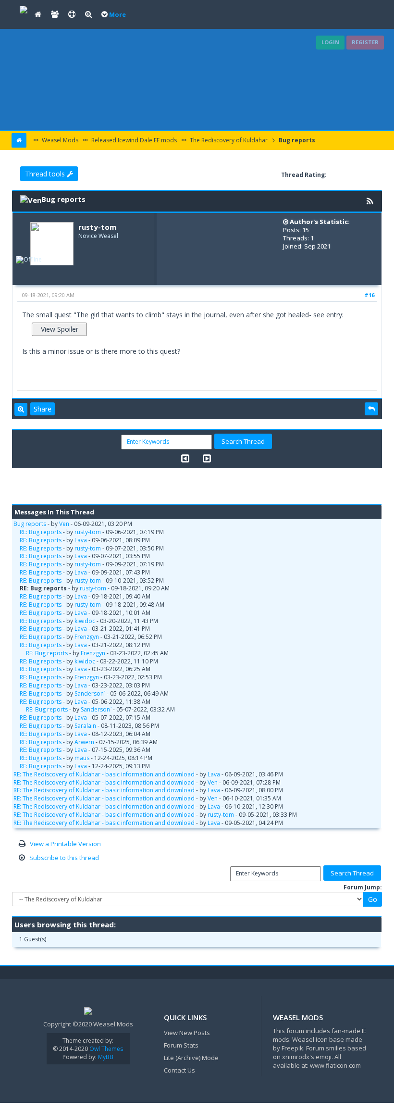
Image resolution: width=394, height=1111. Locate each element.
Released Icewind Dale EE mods (133, 140)
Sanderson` (89, 693)
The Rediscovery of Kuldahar (228, 140)
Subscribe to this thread (64, 857)
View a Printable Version (65, 843)
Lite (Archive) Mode (191, 1057)
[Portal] (38, 14)
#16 (369, 295)
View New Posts (187, 1032)
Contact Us (179, 1070)
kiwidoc (84, 621)
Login (330, 42)
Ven (64, 524)
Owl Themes (105, 1049)
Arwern (84, 742)
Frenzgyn (86, 637)
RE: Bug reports (41, 532)
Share (42, 408)
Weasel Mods (59, 140)
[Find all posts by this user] (20, 409)
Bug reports (296, 140)
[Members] (55, 14)
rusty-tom (97, 227)
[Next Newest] (206, 458)
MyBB (105, 1057)
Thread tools (46, 173)
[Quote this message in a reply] (371, 409)
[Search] (88, 14)
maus (81, 758)
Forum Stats (181, 1045)
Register (365, 42)
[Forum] (23, 8)
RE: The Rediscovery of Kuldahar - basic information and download (104, 774)
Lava (80, 540)
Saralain (85, 726)
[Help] (71, 14)
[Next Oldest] (185, 458)
